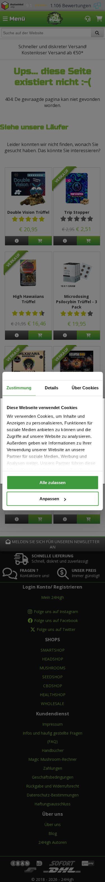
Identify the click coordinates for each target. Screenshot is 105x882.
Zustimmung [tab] (18, 387)
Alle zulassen (52, 482)
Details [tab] (52, 387)
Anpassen (49, 498)
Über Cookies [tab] (85, 387)
